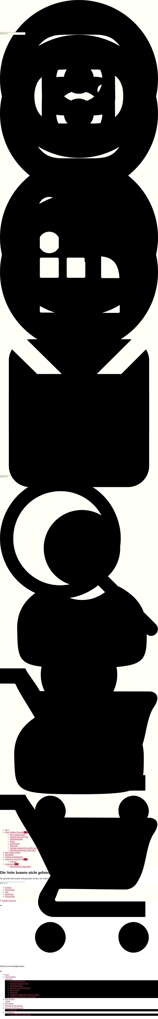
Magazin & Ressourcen (14, 1008)
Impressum (9, 894)
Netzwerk (14, 992)
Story (7, 975)
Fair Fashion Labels (12, 852)
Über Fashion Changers (14, 832)
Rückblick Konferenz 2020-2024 (23, 850)
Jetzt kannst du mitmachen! (20, 1015)
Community (9, 1012)
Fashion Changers (9, 900)
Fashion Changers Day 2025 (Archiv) (24, 995)
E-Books (13, 1010)
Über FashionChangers (10, 978)
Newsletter (9, 1003)
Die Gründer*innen (17, 981)
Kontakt (8, 887)
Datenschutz (10, 896)
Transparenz (9, 890)
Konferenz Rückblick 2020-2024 (23, 997)
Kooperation (15, 990)
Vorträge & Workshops (14, 1006)
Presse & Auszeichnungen (20, 988)
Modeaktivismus (16, 986)
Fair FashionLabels (10, 1000)
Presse (12, 841)
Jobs (6, 892)
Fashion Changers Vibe (19, 983)
